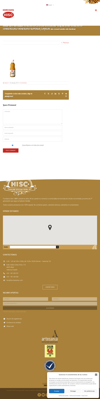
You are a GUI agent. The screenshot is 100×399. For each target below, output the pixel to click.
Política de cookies (63, 395)
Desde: (6, 247)
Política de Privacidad (74, 395)
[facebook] (39, 395)
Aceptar (56, 391)
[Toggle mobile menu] (96, 10)
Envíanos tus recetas (14, 322)
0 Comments (23, 83)
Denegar (73, 391)
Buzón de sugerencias (14, 319)
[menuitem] (50, 5)
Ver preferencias (89, 391)
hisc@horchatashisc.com (14, 280)
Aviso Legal (84, 395)
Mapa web (10, 326)
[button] (96, 375)
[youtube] (43, 395)
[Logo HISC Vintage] (20, 173)
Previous (66, 43)
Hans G (6, 83)
